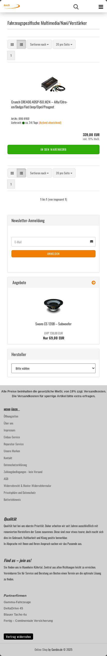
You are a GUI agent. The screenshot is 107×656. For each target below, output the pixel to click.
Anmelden (53, 254)
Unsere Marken (12, 451)
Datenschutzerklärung (15, 465)
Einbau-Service (12, 437)
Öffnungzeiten (11, 416)
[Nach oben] (93, 648)
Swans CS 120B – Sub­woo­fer (53, 323)
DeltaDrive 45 (13, 608)
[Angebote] (94, 282)
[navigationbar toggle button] (101, 6)
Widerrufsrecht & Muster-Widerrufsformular (27, 485)
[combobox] (39, 44)
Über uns (8, 423)
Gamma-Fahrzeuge (17, 602)
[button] (12, 44)
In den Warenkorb (53, 149)
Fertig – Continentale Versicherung (28, 621)
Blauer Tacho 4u (15, 614)
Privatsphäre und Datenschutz (20, 492)
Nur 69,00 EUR (53, 335)
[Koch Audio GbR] (10, 6)
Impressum (9, 430)
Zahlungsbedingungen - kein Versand (23, 472)
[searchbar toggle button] (76, 6)
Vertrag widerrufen (18, 636)
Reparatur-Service (14, 444)
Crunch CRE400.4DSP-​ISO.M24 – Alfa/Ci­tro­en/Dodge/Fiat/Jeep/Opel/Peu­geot (39, 104)
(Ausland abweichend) (50, 122)
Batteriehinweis (12, 499)
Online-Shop (41, 649)
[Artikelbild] (53, 304)
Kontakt (8, 458)
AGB (6, 479)
